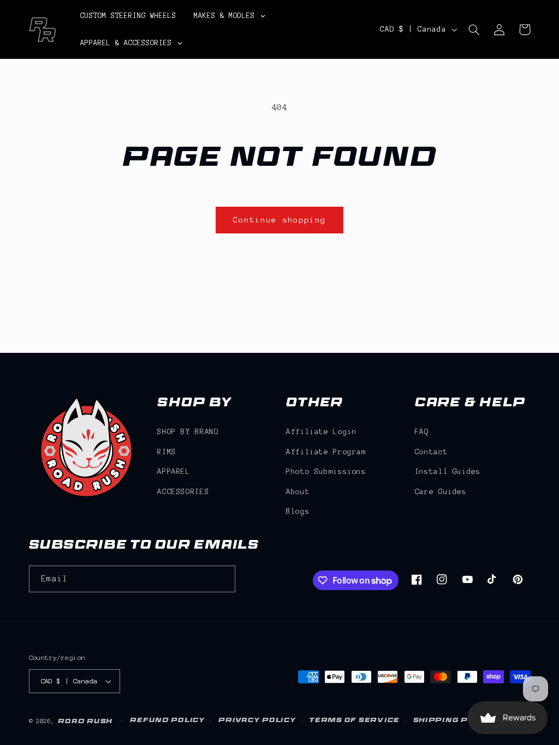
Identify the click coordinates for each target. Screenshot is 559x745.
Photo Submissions (326, 471)
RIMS (166, 452)
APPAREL (173, 471)
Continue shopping (279, 219)
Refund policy (167, 721)
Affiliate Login (321, 432)
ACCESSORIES (183, 492)
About (298, 492)
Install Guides (448, 471)
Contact (431, 452)
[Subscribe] (221, 579)
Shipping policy (454, 721)
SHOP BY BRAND (187, 432)
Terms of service (355, 721)
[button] (474, 29)
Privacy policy (257, 721)
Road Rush (85, 722)
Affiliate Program (326, 452)
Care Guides (441, 492)
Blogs (298, 511)
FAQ (422, 432)
